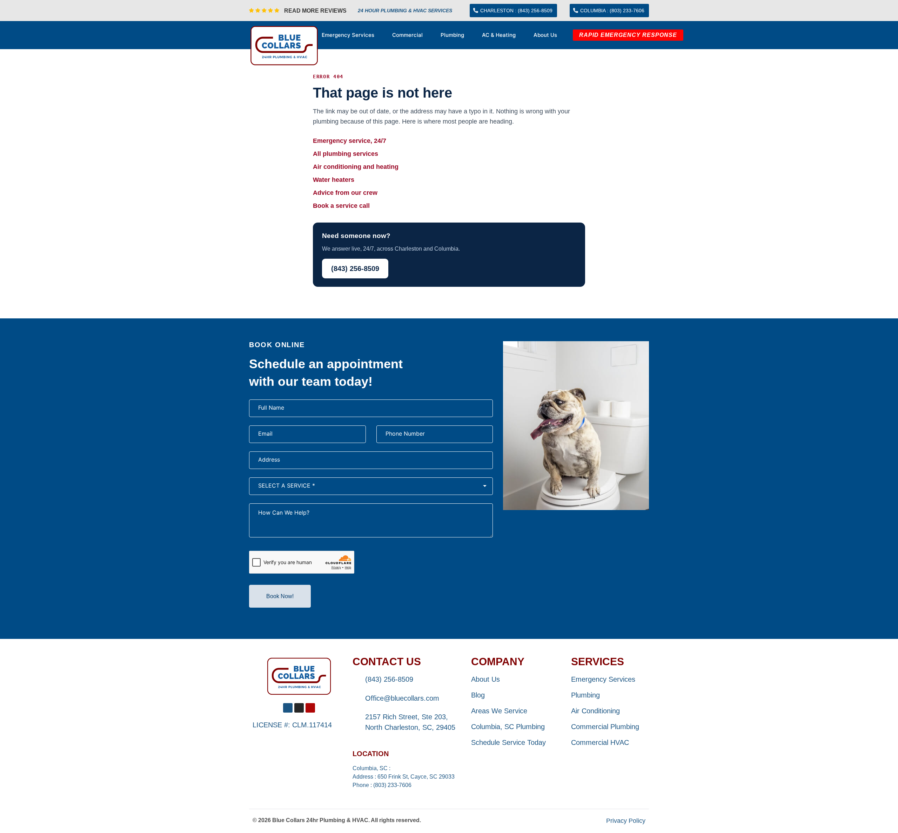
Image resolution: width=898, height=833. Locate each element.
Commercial (407, 35)
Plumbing (452, 35)
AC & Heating (499, 35)
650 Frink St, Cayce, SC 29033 (416, 777)
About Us (545, 35)
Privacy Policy (625, 820)
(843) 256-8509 (355, 268)
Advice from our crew (345, 192)
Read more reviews (315, 11)
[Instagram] (299, 708)
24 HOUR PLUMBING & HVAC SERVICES (405, 10)
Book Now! (280, 596)
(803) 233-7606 (392, 785)
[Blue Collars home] (299, 676)
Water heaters (333, 179)
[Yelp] (310, 708)
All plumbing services (345, 153)
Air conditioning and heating (355, 166)
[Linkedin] (288, 708)
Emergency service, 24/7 (349, 140)
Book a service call (341, 205)
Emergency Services (348, 35)
